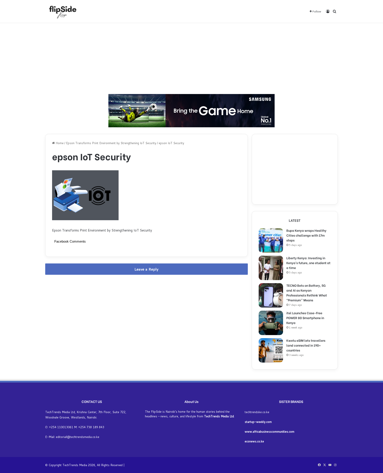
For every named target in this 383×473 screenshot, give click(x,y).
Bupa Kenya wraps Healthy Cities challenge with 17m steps (306, 235)
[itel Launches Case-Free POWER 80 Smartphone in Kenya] (271, 323)
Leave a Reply (146, 269)
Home (59, 143)
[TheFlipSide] (61, 11)
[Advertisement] (191, 58)
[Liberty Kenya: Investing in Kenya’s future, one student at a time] (271, 268)
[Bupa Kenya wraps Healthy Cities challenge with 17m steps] (271, 240)
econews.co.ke (254, 441)
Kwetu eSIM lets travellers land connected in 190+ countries (305, 345)
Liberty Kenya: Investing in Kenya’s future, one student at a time (308, 262)
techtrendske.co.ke (257, 412)
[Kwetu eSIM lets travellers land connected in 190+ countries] (271, 350)
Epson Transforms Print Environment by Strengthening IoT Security (111, 143)
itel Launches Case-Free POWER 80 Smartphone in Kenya (305, 317)
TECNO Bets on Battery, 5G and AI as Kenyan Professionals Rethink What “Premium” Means (306, 292)
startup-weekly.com (258, 422)
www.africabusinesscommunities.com (269, 432)
